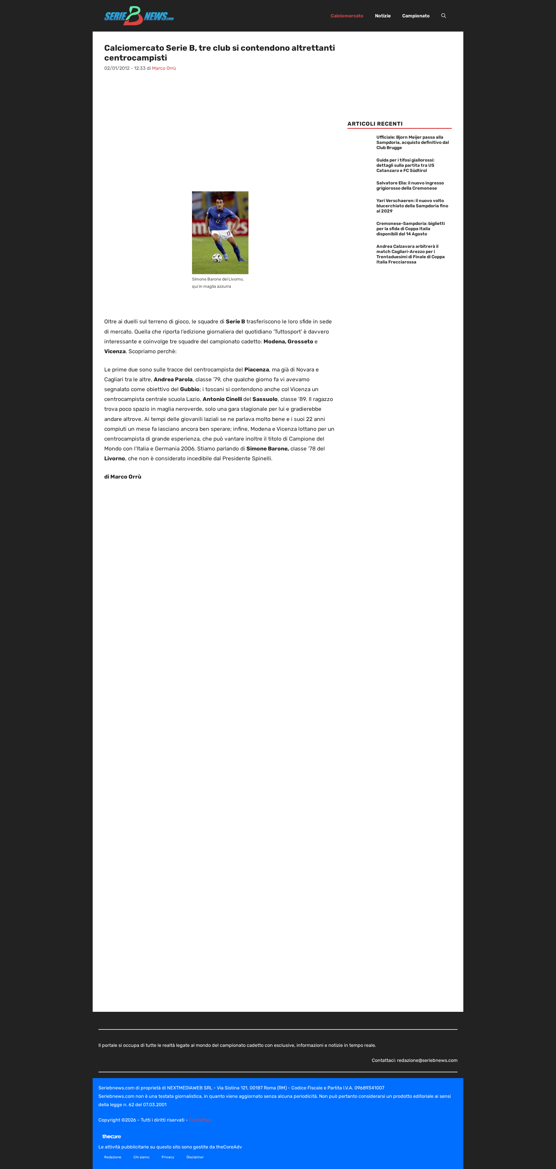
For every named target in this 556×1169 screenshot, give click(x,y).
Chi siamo (141, 1157)
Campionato (416, 16)
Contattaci (200, 1120)
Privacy (168, 1157)
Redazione (112, 1157)
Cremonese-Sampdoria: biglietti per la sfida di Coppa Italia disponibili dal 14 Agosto (410, 229)
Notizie (383, 16)
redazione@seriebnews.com (427, 1060)
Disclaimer (195, 1157)
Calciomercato (347, 16)
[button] (444, 16)
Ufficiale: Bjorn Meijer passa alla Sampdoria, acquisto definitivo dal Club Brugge (412, 142)
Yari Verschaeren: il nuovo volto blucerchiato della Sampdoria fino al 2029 (412, 206)
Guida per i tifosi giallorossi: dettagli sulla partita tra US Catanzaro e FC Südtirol (405, 165)
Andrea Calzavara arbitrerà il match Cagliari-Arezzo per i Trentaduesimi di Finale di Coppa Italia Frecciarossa (410, 254)
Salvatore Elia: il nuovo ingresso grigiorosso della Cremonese (410, 185)
